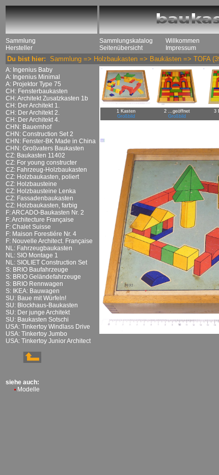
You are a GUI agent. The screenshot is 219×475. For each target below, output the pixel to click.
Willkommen (183, 40)
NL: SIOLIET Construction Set (46, 262)
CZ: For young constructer (41, 162)
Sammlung (21, 40)
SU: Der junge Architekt (38, 312)
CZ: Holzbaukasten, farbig (41, 205)
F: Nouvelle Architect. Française (49, 241)
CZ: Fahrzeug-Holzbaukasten (46, 169)
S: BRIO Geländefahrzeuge (43, 276)
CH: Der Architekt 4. (33, 119)
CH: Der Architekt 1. (33, 105)
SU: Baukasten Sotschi (37, 319)
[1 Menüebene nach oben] (23, 360)
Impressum (181, 47)
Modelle (28, 389)
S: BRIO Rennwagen (34, 283)
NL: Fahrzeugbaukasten (39, 248)
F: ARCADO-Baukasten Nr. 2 (45, 212)
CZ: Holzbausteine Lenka (41, 191)
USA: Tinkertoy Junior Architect (48, 341)
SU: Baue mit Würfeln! (36, 298)
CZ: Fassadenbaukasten (39, 198)
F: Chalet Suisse (28, 226)
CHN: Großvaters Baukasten (45, 148)
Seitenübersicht (121, 47)
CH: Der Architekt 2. (33, 112)
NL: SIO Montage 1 (32, 255)
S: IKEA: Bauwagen (33, 291)
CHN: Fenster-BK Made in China (51, 141)
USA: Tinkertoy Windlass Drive (48, 326)
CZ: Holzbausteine (31, 184)
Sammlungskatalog (126, 40)
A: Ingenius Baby (29, 69)
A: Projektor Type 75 (33, 84)
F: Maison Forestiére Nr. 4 (41, 234)
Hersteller (19, 47)
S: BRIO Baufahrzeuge (37, 269)
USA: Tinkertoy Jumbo (36, 333)
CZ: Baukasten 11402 (35, 155)
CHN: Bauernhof (28, 126)
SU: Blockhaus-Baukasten (42, 305)
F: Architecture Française (40, 219)
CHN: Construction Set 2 (39, 134)
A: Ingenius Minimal (33, 77)
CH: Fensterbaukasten (37, 91)
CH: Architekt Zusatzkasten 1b (47, 98)
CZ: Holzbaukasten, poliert (42, 176)
